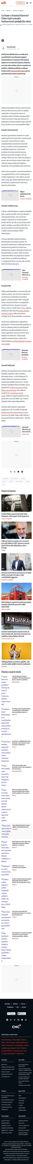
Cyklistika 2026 (22, 1110)
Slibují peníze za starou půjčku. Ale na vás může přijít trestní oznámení (16, 663)
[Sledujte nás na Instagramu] (18, 1019)
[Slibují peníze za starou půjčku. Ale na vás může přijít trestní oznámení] (16, 651)
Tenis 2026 (21, 1103)
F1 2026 (20, 1105)
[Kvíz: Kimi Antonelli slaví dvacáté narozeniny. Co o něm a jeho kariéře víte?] (6, 920)
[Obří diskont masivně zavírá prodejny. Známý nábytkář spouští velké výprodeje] (16, 591)
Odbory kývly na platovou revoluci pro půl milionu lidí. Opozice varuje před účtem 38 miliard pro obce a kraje (15, 544)
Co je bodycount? (5, 1076)
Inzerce (23, 1004)
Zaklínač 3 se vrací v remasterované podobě (19, 866)
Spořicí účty (21, 1123)
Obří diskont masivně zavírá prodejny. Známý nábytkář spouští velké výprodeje (16, 604)
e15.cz (2, 10)
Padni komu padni (6, 1104)
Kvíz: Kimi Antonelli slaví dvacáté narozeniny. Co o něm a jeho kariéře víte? (21, 913)
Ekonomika (22, 1116)
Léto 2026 (21, 1060)
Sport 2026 (22, 1091)
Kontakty (7, 1004)
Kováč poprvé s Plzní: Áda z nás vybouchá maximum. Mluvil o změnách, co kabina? (21, 843)
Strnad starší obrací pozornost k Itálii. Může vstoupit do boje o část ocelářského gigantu (16, 575)
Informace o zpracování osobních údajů (13, 1153)
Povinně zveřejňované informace (20, 1159)
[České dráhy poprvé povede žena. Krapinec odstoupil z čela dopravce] (16, 503)
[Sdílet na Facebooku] (11, 471)
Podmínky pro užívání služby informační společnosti (16, 1151)
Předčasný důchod (23, 1120)
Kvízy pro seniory (5, 1072)
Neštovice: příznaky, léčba (7, 1067)
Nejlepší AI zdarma (6, 1125)
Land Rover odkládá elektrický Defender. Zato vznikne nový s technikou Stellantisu (21, 742)
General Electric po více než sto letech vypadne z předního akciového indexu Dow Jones (26, 429)
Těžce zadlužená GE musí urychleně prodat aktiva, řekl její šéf (25, 194)
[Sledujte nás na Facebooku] (14, 1019)
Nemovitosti (10, 1045)
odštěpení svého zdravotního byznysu (14, 412)
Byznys (8, 10)
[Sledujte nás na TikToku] (25, 1019)
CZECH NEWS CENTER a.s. (22, 1141)
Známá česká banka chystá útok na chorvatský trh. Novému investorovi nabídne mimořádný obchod (15, 634)
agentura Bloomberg (18, 71)
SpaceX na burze (5, 1120)
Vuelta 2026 (20, 1053)
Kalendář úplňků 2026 (6, 1074)
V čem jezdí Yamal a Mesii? (7, 1069)
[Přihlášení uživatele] (27, 2)
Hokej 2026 (21, 1100)
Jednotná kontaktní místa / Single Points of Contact (16, 1157)
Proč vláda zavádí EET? (7, 1102)
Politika (3, 1091)
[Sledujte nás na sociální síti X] (11, 1019)
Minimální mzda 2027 (24, 1130)
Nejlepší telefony (5, 1123)
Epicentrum (4, 1064)
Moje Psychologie (6, 1040)
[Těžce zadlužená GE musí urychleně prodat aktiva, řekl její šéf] (10, 196)
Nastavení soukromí (10, 1155)
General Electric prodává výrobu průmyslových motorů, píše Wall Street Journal (26, 352)
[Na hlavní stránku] (3, 2)
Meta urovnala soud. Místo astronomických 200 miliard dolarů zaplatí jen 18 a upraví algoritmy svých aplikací (20, 791)
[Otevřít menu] (30, 2)
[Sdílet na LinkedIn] (22, 471)
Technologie (5, 1116)
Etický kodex (7, 1159)
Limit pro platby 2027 (24, 1125)
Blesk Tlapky (16, 1040)
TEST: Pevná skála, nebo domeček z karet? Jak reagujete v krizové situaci (21, 767)
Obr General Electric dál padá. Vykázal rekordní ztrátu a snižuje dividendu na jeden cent (26, 272)
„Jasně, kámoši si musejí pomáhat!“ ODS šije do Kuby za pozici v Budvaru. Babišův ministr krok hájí (21, 678)
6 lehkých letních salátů (24, 1085)
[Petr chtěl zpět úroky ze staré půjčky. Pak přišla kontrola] (7, 831)
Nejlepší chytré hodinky (7, 1128)
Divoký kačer (4, 1109)
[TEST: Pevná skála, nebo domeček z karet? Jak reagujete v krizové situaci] (6, 776)
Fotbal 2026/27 (22, 1098)
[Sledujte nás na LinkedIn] (7, 1019)
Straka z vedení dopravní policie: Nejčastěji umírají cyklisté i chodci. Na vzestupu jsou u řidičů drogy (22, 880)
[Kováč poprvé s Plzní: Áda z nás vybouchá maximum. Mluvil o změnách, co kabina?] (6, 852)
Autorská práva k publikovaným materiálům (16, 1149)
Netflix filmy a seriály (6, 1133)
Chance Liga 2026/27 (9, 1053)
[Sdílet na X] (14, 471)
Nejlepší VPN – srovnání (7, 1130)
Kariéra (24, 1007)
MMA (20, 1095)
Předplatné (10, 1007)
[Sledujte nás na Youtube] (22, 1019)
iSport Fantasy (10, 1042)
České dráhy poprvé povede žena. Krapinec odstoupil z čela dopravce (15, 515)
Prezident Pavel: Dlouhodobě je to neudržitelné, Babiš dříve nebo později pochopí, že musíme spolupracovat (21, 710)
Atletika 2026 (22, 1108)
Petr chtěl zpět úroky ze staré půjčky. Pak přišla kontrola (21, 826)
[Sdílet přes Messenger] (18, 471)
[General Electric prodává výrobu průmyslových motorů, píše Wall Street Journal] (11, 354)
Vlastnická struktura (22, 1155)
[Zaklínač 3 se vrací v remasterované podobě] (6, 870)
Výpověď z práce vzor (6, 1107)
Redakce (15, 1004)
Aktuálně (4, 1060)
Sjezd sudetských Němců (7, 1100)
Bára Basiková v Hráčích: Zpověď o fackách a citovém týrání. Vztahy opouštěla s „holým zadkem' (21, 934)
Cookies (27, 1153)
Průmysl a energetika (18, 10)
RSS (17, 1007)
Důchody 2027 (22, 1128)
